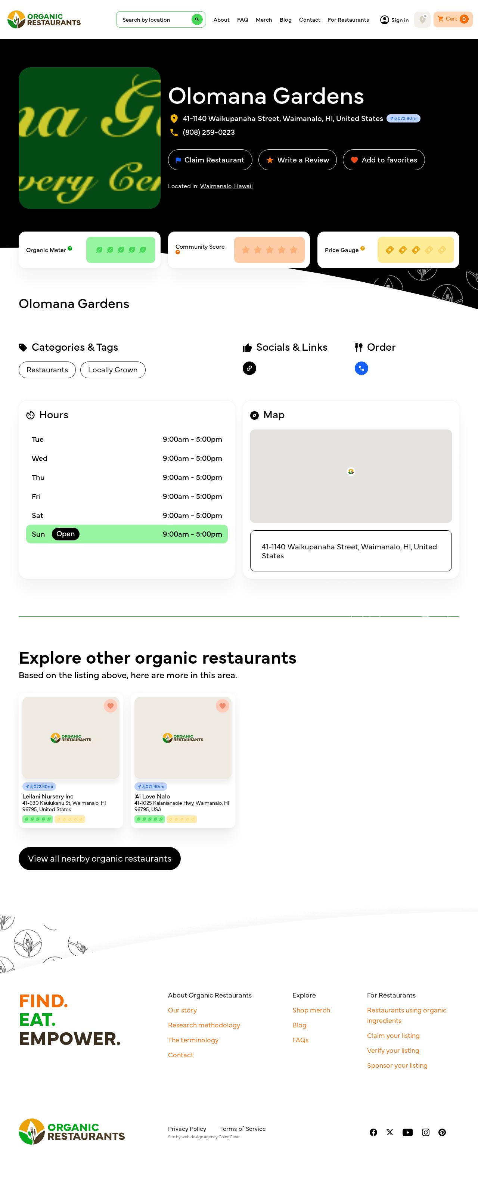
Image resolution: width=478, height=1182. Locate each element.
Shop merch (311, 1009)
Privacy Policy (187, 1128)
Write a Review (302, 159)
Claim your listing (393, 1035)
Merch (264, 19)
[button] (351, 471)
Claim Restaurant (214, 159)
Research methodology (204, 1024)
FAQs (300, 1039)
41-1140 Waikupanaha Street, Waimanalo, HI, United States (349, 550)
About (222, 19)
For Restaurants (348, 19)
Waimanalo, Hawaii (226, 186)
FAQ (242, 19)
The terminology (193, 1039)
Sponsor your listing (397, 1065)
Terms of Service (243, 1128)
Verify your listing (393, 1050)
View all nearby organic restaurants (99, 857)
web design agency (199, 1136)
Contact (309, 19)
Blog (286, 19)
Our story (182, 1009)
